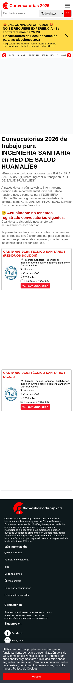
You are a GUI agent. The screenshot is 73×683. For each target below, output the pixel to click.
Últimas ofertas (12, 580)
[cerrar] (66, 35)
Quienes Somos (13, 552)
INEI (11, 55)
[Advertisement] (36, 96)
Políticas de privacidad (17, 595)
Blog (6, 566)
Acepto (36, 676)
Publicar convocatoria (16, 559)
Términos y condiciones (17, 587)
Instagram (17, 640)
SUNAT (21, 55)
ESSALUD (48, 55)
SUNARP (34, 55)
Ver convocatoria (35, 285)
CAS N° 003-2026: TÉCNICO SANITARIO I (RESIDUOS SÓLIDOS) (34, 253)
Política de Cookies (25, 668)
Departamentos (13, 573)
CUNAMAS (63, 55)
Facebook (17, 633)
